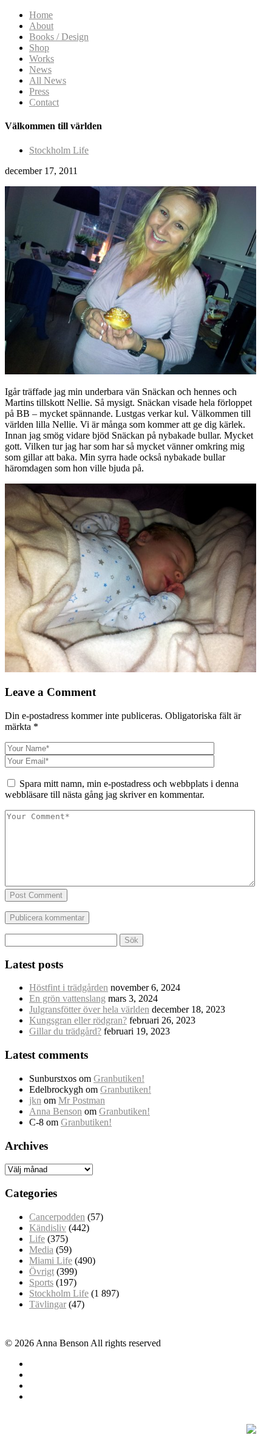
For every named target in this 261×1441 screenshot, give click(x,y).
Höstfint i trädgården (68, 987)
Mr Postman (81, 1100)
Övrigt (41, 1271)
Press (39, 91)
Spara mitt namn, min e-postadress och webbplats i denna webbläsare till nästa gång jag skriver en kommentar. (122, 789)
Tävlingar (47, 1304)
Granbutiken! (118, 1078)
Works (41, 58)
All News (47, 80)
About (41, 26)
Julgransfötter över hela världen (89, 1009)
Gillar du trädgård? (65, 1031)
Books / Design (59, 37)
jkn (35, 1100)
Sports (41, 1282)
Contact (44, 102)
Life (37, 1238)
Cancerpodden (57, 1217)
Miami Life (50, 1260)
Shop (39, 47)
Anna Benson (55, 1111)
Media (41, 1249)
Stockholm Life (59, 150)
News (40, 69)
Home (41, 15)
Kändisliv (47, 1228)
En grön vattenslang (67, 998)
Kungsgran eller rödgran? (78, 1020)
